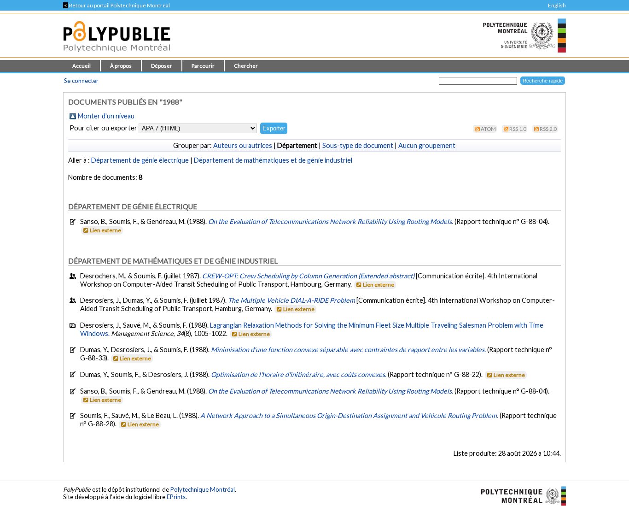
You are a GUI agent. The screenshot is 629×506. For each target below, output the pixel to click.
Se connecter (81, 80)
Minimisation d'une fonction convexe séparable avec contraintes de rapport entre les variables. (349, 349)
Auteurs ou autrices (242, 145)
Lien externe (105, 230)
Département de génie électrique (140, 160)
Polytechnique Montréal (202, 489)
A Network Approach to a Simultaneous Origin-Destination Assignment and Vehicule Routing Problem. (350, 415)
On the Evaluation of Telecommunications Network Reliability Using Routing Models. (331, 221)
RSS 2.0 (548, 129)
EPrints (176, 496)
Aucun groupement (426, 145)
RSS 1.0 (517, 129)
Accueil (81, 66)
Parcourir (203, 66)
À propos (121, 66)
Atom (488, 129)
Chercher (246, 66)
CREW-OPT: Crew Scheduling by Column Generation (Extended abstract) (308, 276)
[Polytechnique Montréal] (519, 495)
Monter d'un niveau (106, 116)
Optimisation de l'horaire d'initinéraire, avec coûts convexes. (299, 374)
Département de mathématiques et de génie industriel (273, 160)
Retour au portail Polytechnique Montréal (116, 5)
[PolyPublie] (116, 55)
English (557, 5)
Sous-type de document (357, 145)
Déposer (161, 66)
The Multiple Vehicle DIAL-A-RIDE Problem (291, 300)
